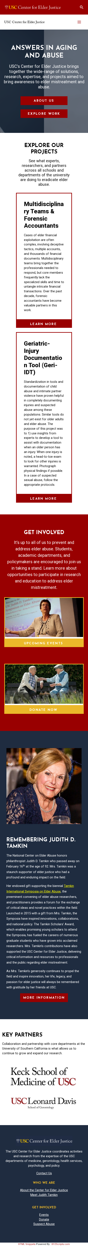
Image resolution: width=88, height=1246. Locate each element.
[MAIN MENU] (79, 22)
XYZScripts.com (60, 1244)
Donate (44, 1219)
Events (44, 1215)
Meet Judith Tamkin (44, 1195)
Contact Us (44, 1173)
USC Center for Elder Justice (24, 22)
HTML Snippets (26, 1244)
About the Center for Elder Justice (44, 1190)
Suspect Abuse (44, 1224)
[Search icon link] (82, 7)
